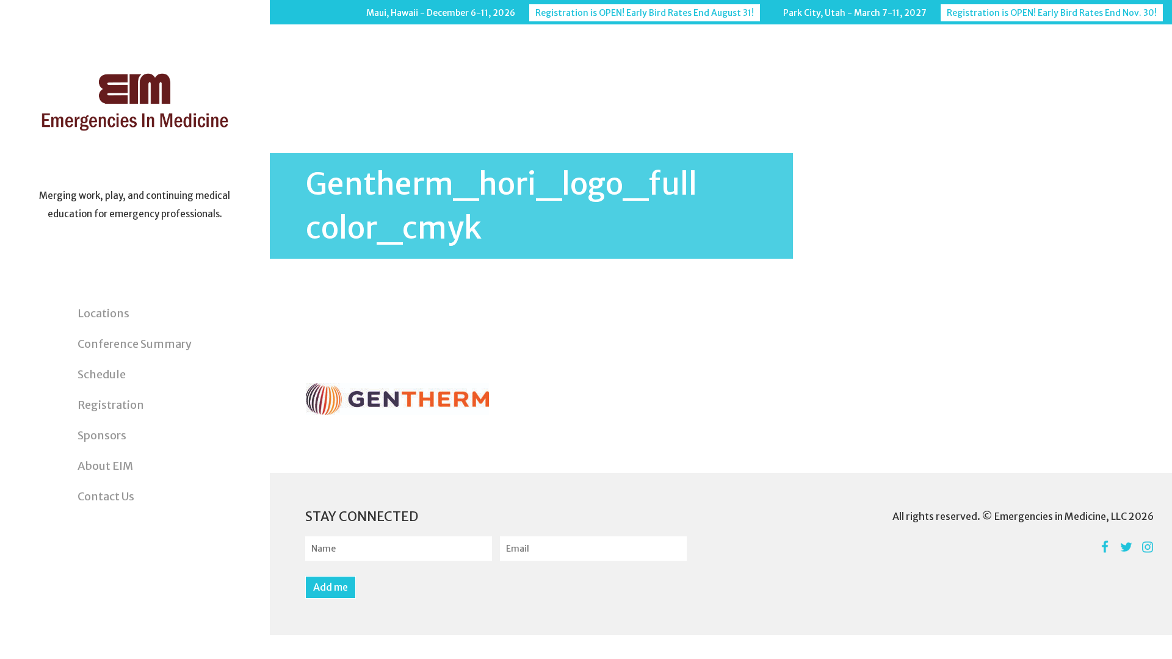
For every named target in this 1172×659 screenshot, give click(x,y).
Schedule (102, 374)
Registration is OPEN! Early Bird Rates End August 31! (644, 12)
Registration (111, 405)
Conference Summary (135, 344)
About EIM (105, 466)
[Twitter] (1126, 547)
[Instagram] (1147, 547)
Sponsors (102, 435)
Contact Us (106, 496)
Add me (330, 587)
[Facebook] (1104, 547)
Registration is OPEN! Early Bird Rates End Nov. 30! (1052, 12)
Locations (103, 313)
